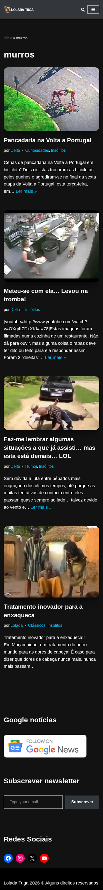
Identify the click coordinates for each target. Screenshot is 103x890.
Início (8, 38)
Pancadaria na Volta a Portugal (48, 140)
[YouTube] (44, 858)
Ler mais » (26, 191)
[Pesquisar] (83, 10)
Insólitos (58, 150)
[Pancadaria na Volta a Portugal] (51, 99)
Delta (15, 150)
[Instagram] (20, 858)
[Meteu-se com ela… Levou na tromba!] (51, 246)
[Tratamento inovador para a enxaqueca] (51, 562)
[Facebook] (8, 858)
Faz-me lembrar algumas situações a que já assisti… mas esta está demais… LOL (49, 447)
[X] (32, 858)
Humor (31, 466)
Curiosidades (37, 150)
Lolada (16, 625)
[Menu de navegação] (93, 9)
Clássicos (37, 625)
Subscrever (82, 802)
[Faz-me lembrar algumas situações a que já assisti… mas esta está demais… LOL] (51, 403)
